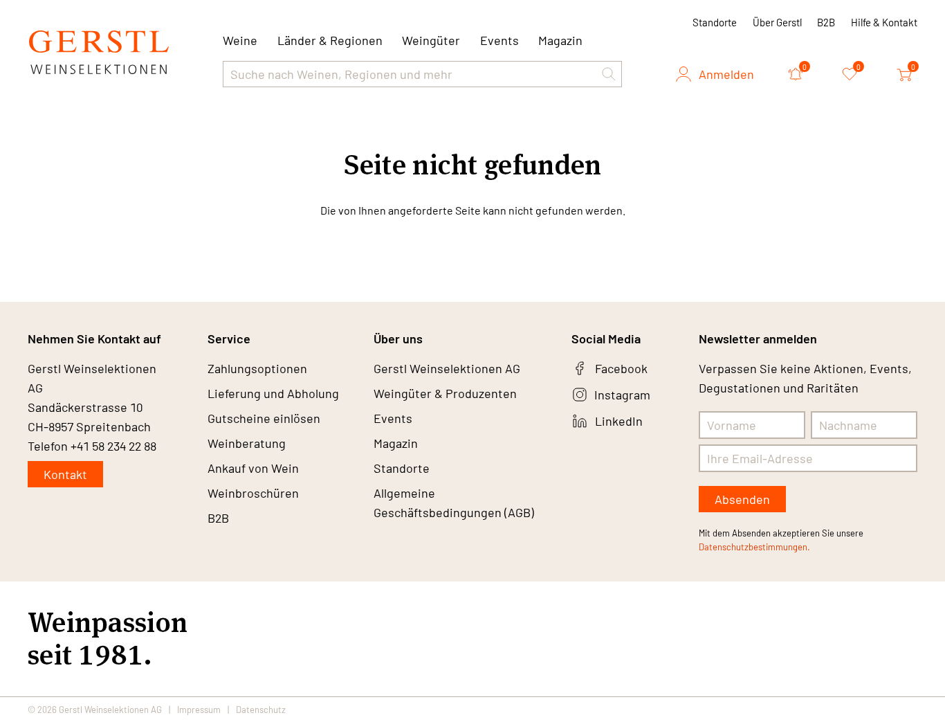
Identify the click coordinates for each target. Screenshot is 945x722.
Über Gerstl (777, 22)
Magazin (560, 40)
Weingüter (431, 40)
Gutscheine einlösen (264, 418)
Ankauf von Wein (253, 468)
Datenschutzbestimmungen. (754, 546)
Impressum (199, 709)
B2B (826, 22)
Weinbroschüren (253, 492)
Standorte (714, 22)
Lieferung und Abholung (273, 393)
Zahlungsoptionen (257, 368)
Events (499, 40)
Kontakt (65, 474)
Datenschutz (261, 709)
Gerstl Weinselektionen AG (447, 368)
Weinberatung (247, 443)
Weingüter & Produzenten (445, 393)
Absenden (742, 499)
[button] (608, 74)
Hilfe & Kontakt (884, 22)
